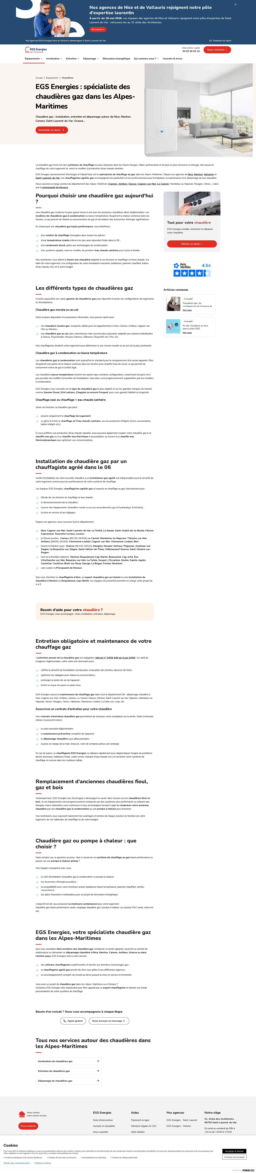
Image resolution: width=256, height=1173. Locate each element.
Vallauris (209, 174)
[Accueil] (36, 49)
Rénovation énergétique (116, 58)
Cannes (113, 184)
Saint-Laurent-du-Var (48, 178)
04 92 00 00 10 (191, 51)
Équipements (52, 77)
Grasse (132, 184)
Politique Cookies (42, 1163)
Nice (190, 174)
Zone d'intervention (103, 1120)
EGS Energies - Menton (179, 1126)
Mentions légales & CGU (143, 1126)
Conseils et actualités (104, 1126)
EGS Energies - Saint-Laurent (182, 1120)
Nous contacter (28, 1126)
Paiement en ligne (140, 1120)
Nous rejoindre (100, 1132)
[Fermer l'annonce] (235, 4)
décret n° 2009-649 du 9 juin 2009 (115, 657)
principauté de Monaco (55, 187)
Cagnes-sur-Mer (147, 184)
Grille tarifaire (138, 1132)
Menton (198, 174)
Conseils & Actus (172, 58)
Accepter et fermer (234, 1151)
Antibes (122, 184)
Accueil (39, 77)
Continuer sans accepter (234, 1157)
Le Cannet (163, 184)
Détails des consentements (17, 1163)
